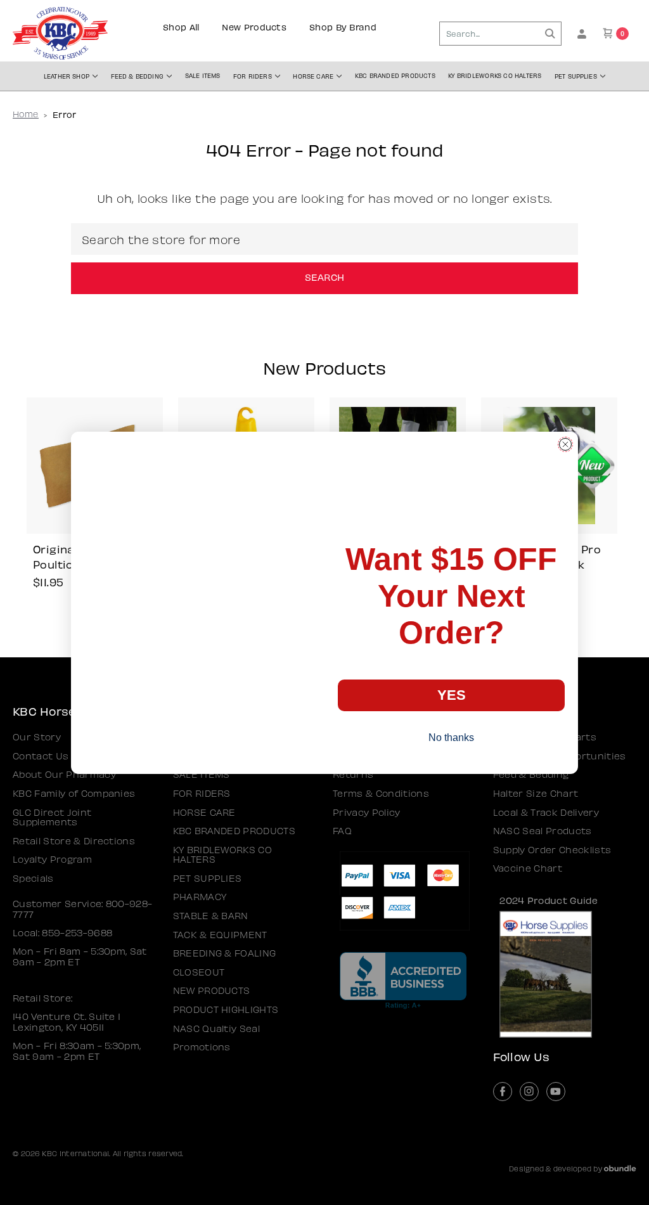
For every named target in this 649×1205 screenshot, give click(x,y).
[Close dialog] (565, 444)
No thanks (451, 737)
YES (451, 695)
